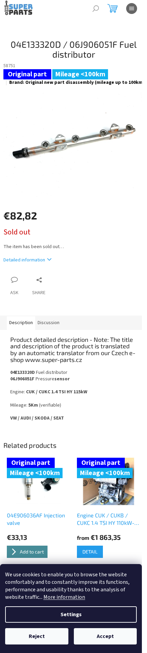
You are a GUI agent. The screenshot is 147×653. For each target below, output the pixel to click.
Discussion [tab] (48, 322)
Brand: (76, 82)
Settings (71, 614)
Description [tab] (21, 322)
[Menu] (131, 8)
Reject (37, 636)
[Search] (96, 8)
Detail (89, 552)
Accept (105, 636)
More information (64, 597)
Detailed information (24, 260)
